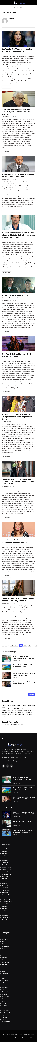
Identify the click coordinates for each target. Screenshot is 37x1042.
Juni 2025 (4, 881)
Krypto (4, 971)
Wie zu (4, 1019)
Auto (3, 941)
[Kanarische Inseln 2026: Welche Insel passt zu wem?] (6, 667)
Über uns (17, 1037)
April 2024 (5, 913)
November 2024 (6, 897)
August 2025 (5, 876)
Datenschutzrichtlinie (28, 1037)
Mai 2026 (4, 855)
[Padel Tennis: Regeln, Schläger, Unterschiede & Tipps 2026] (6, 832)
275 (29, 645)
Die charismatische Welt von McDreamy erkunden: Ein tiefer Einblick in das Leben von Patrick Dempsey (18, 235)
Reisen (4, 985)
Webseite (4, 1017)
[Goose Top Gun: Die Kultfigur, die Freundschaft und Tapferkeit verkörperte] (18, 285)
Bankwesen (5, 944)
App (3, 937)
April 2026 (5, 858)
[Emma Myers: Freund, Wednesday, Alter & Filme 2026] (6, 684)
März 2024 (5, 915)
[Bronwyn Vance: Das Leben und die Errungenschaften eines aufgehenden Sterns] (18, 404)
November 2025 (6, 869)
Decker (11, 19)
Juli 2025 (4, 878)
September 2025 (7, 874)
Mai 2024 (4, 910)
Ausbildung (5, 939)
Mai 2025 (4, 883)
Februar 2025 (6, 890)
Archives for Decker (11, 7)
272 (16, 645)
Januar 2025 (5, 892)
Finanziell (4, 957)
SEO (3, 989)
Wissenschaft (6, 1021)
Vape (3, 1015)
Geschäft (4, 964)
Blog (3, 948)
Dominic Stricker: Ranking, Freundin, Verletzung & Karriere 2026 (23, 658)
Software (4, 994)
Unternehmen (6, 1012)
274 (25, 645)
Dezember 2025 (6, 867)
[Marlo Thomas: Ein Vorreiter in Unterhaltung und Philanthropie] (18, 530)
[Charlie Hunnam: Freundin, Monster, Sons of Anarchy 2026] (6, 675)
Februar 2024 (6, 917)
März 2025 (5, 888)
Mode (3, 978)
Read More (6, 87)
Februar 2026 (6, 862)
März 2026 (5, 860)
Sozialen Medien (7, 996)
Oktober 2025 (6, 871)
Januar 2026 (5, 865)
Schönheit (5, 987)
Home (3, 7)
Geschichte (5, 966)
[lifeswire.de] (19, 2)
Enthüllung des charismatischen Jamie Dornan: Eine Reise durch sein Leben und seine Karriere (18, 481)
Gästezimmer (5, 962)
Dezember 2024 (6, 894)
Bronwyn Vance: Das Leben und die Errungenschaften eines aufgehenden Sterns (17, 416)
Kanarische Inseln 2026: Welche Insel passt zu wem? (16, 709)
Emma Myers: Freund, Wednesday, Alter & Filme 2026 (17, 712)
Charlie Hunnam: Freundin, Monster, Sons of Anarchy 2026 (18, 710)
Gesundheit (5, 969)
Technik (4, 1003)
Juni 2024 (5, 908)
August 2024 (5, 904)
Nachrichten (5, 980)
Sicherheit (5, 992)
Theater (4, 1005)
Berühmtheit (5, 946)
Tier (3, 1008)
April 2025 (5, 885)
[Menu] (3, 3)
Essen (3, 953)
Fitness (4, 960)
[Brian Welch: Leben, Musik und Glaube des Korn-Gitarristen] (18, 344)
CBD (3, 950)
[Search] (34, 3)
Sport (3, 1001)
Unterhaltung (5, 1010)
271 (12, 645)
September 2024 (7, 901)
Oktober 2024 (6, 899)
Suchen (4, 692)
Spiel (3, 998)
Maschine (4, 976)
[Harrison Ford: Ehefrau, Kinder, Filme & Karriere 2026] (6, 823)
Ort (3, 982)
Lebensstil (5, 973)
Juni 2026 (5, 853)
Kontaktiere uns (9, 1037)
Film (3, 955)
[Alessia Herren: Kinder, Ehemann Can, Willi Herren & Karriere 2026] (6, 814)
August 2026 (5, 849)
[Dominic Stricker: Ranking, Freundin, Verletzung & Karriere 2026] (6, 658)
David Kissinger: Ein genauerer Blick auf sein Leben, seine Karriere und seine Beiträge (18, 112)
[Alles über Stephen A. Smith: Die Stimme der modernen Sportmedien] (18, 164)
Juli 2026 (4, 851)
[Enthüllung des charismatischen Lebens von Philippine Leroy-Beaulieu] (18, 588)
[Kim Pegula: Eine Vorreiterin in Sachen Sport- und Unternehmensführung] (18, 39)
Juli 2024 (4, 906)
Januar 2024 (5, 920)
